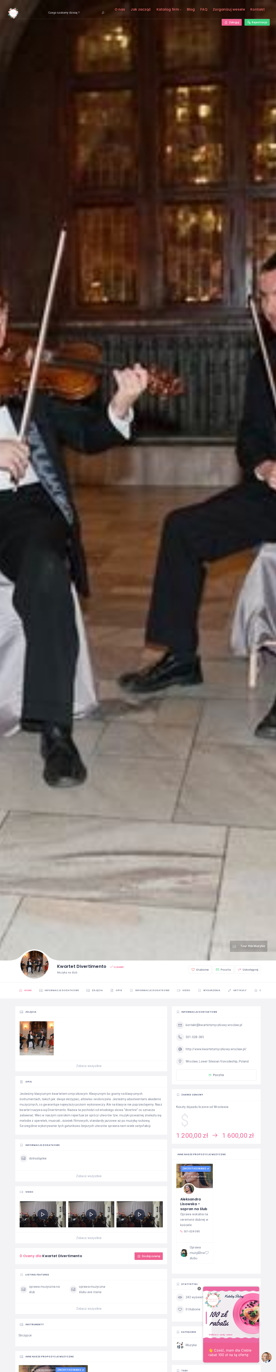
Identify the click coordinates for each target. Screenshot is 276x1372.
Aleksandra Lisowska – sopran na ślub (193, 1204)
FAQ (203, 9)
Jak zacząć (141, 9)
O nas (120, 9)
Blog (191, 9)
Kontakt (257, 9)
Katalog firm (168, 9)
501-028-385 (192, 1231)
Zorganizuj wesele (229, 9)
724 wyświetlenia (195, 1176)
